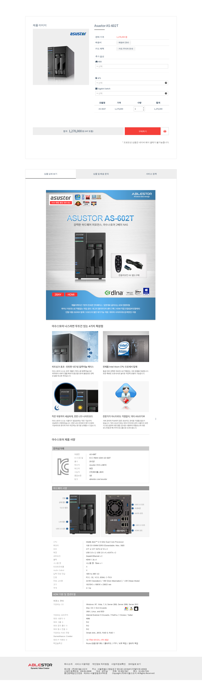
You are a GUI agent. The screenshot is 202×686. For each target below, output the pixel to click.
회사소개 (68, 664)
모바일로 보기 (134, 664)
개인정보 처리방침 (100, 664)
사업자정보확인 (118, 664)
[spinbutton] (138, 109)
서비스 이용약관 (82, 664)
